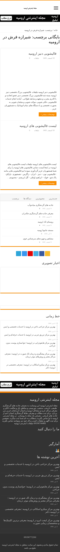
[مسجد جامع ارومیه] (56, 230)
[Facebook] (41, 253)
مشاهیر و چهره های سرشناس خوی (38, 238)
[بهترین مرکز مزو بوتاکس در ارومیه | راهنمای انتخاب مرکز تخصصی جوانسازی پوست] (51, 289)
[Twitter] (36, 253)
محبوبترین (40, 198)
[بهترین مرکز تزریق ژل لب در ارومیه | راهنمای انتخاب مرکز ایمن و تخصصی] (9, 283)
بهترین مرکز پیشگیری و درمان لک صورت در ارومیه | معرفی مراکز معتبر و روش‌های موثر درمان (33, 499)
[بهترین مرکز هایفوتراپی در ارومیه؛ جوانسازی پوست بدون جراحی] (23, 273)
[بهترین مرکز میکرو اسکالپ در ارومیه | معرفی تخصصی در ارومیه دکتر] (9, 274)
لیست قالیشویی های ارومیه (38, 126)
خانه (56, 30)
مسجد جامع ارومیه (45, 230)
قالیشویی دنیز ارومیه (42, 53)
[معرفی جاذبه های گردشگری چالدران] (56, 213)
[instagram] (24, 253)
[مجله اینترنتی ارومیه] (30, 7)
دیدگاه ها (27, 198)
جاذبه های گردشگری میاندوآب (40, 205)
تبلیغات (36, 58)
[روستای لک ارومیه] (56, 222)
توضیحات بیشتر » (48, 114)
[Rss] (47, 253)
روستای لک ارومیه (45, 222)
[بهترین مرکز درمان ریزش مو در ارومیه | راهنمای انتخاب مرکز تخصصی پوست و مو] (37, 283)
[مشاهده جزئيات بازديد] (57, 450)
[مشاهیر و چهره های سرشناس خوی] (56, 238)
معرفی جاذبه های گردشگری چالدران (37, 213)
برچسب (15, 198)
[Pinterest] (30, 253)
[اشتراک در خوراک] (1, 46)
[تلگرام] (18, 253)
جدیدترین (53, 198)
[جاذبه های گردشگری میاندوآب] (56, 205)
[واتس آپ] (12, 253)
